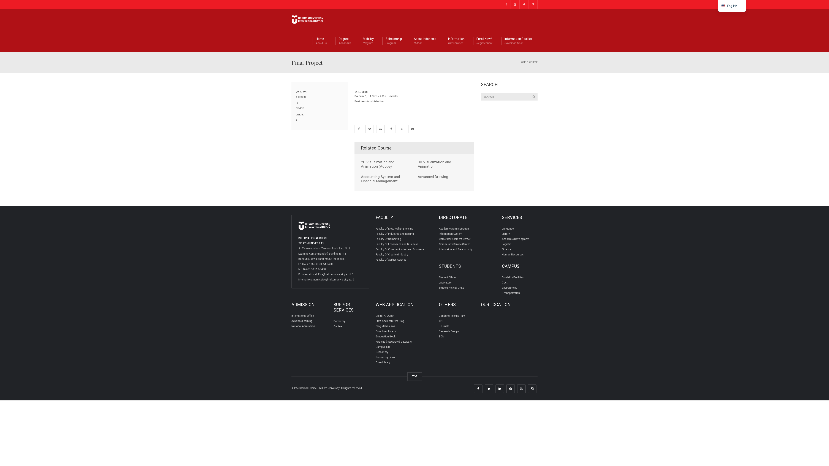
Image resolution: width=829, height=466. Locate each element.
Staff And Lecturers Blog (390, 321)
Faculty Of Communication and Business (400, 249)
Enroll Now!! (484, 41)
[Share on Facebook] (358, 129)
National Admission (303, 326)
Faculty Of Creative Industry (392, 254)
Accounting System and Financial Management (380, 179)
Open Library (383, 362)
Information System (450, 233)
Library (506, 233)
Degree (345, 41)
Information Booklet (518, 41)
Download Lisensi (386, 331)
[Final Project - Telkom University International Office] (307, 19)
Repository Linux (385, 357)
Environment (509, 287)
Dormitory (339, 321)
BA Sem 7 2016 (377, 96)
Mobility (368, 41)
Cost (505, 282)
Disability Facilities (513, 277)
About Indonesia (425, 41)
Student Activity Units (451, 287)
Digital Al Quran (385, 315)
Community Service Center (454, 244)
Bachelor (393, 96)
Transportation (511, 292)
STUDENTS (450, 266)
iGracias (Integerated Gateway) (394, 341)
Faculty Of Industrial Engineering (395, 233)
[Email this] (412, 129)
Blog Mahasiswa (386, 326)
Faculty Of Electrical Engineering (394, 228)
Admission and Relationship (455, 249)
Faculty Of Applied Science (391, 259)
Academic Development (515, 239)
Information (456, 41)
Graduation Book (386, 336)
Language (508, 228)
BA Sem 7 (360, 96)
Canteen (338, 326)
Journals (444, 326)
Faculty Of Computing (388, 239)
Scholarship (394, 41)
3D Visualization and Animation (434, 164)
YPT (441, 321)
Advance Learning (301, 321)
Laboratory (445, 282)
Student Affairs (448, 277)
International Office (302, 315)
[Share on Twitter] (369, 129)
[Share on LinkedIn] (380, 129)
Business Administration (369, 101)
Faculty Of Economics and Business (397, 244)
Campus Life (383, 346)
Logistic (506, 244)
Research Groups (449, 331)
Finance (506, 249)
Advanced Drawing (433, 177)
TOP (414, 376)
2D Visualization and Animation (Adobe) (377, 164)
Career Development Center (454, 239)
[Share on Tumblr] (391, 129)
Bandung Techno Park (452, 315)
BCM (442, 336)
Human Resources (513, 254)
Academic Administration (454, 228)
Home (321, 41)
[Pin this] (402, 129)
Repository (382, 352)
